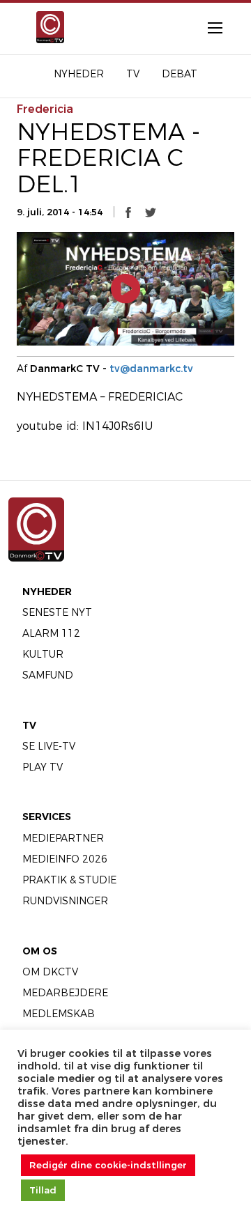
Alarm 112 (51, 633)
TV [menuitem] (132, 74)
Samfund (47, 675)
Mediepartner (63, 838)
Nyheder (47, 591)
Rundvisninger (65, 901)
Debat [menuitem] (179, 74)
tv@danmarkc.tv (151, 368)
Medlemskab (58, 1013)
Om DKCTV (50, 972)
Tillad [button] (42, 1190)
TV (29, 725)
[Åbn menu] (208, 27)
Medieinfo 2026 (64, 859)
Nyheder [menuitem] (79, 74)
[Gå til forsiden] (44, 27)
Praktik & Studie (69, 880)
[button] (128, 212)
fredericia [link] (45, 109)
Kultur (42, 654)
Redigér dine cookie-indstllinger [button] (108, 1164)
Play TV (42, 767)
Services (46, 816)
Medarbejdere (65, 993)
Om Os (39, 951)
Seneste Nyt (57, 612)
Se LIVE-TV (48, 746)
